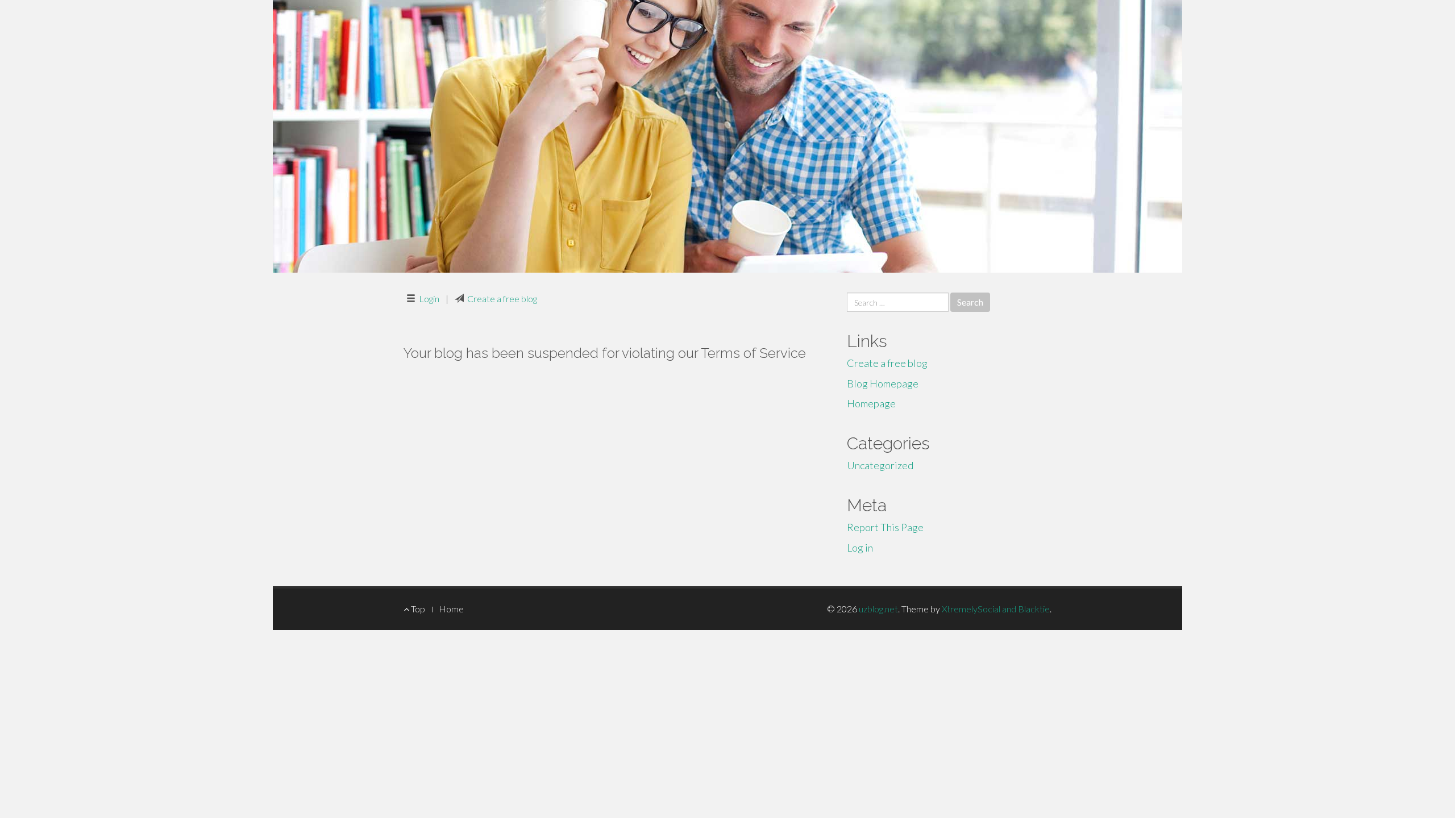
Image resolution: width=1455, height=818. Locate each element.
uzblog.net (878, 608)
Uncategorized (880, 465)
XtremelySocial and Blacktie (996, 608)
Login (429, 298)
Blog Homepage (882, 383)
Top (417, 608)
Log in (860, 547)
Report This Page (885, 527)
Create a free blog (502, 298)
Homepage (871, 403)
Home (451, 608)
